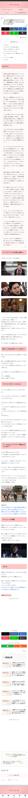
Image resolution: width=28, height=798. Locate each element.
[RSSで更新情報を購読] (20, 646)
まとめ (6, 59)
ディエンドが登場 (8, 57)
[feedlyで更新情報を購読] (7, 646)
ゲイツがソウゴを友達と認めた (11, 47)
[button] (22, 33)
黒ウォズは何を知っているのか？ (12, 49)
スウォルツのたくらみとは (10, 51)
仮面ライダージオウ (7, 595)
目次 (12, 41)
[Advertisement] (14, 614)
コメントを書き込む (14, 775)
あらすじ (6, 44)
